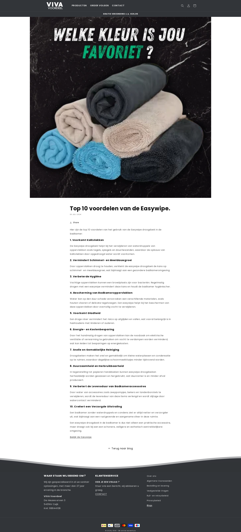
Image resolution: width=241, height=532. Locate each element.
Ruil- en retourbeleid (157, 495)
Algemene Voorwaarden (159, 481)
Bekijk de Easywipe (81, 437)
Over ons (151, 476)
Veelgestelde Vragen (158, 490)
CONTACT (101, 494)
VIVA (114, 530)
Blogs (149, 505)
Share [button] (76, 222)
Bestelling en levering (158, 485)
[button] (182, 6)
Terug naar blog (122, 448)
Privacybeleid (154, 500)
